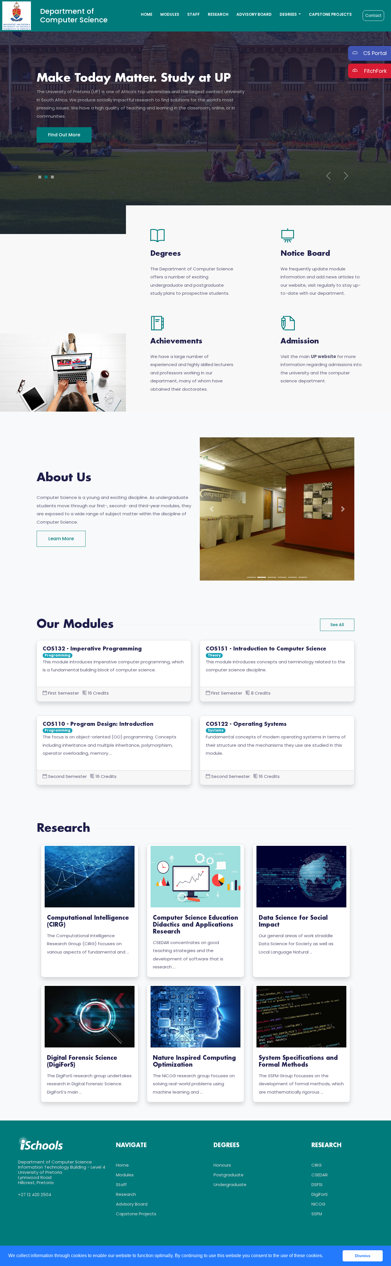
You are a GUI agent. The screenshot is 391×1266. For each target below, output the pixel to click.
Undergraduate (230, 1185)
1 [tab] (40, 177)
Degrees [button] (289, 14)
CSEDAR (319, 1175)
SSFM (316, 1214)
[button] (211, 509)
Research (218, 14)
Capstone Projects (330, 14)
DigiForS (319, 1194)
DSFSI (316, 1185)
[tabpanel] (195, 107)
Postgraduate (229, 1175)
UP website (323, 356)
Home (146, 14)
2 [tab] (46, 177)
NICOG (318, 1204)
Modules (169, 14)
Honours (222, 1165)
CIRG (316, 1165)
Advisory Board (254, 14)
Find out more (64, 143)
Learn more (61, 538)
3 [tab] (52, 177)
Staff (193, 14)
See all (337, 625)
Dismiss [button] (362, 1255)
